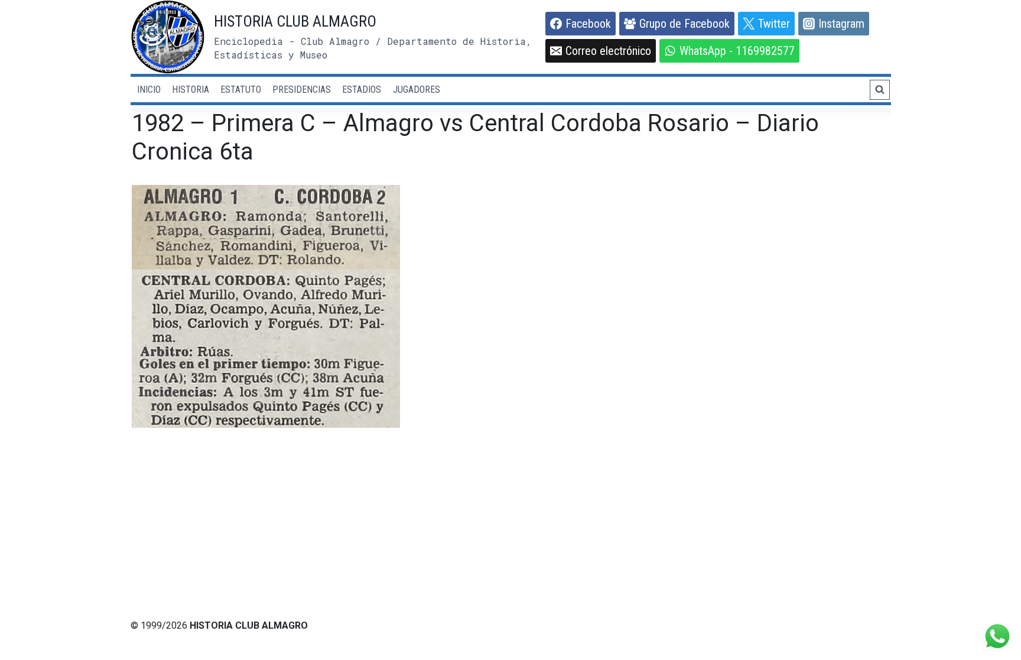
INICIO (149, 89)
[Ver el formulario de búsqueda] (880, 90)
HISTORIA (190, 89)
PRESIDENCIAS (301, 89)
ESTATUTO (240, 89)
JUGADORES (416, 89)
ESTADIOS (361, 89)
